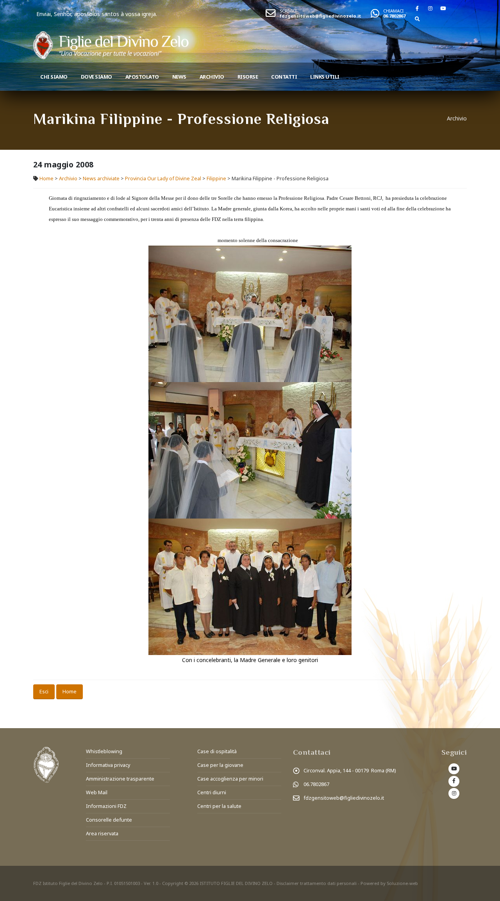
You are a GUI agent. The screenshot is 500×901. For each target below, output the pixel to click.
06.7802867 (394, 16)
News (179, 76)
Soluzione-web (402, 883)
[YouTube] (443, 8)
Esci (43, 691)
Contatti (284, 76)
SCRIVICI (288, 10)
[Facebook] (417, 8)
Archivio (212, 76)
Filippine (216, 178)
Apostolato (142, 76)
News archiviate (101, 178)
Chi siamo (54, 76)
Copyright (172, 883)
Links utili (324, 76)
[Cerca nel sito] (417, 18)
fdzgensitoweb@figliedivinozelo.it (320, 16)
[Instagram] (430, 8)
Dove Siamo (96, 76)
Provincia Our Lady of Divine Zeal (163, 178)
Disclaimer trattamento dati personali (317, 883)
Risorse (248, 76)
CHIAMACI (393, 10)
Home (46, 178)
